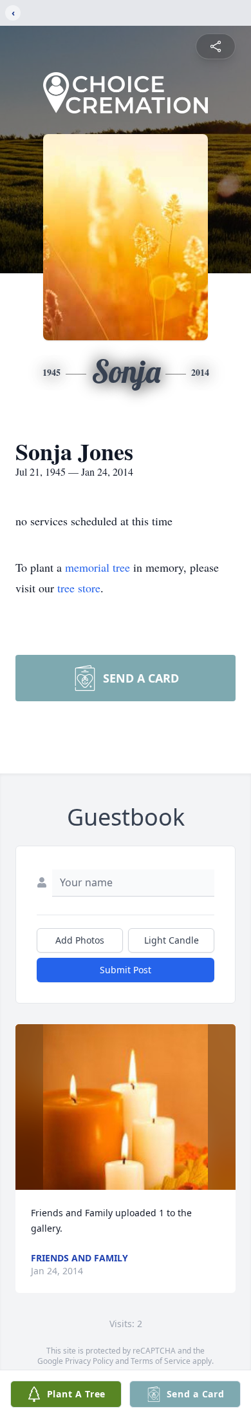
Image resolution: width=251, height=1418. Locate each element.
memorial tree (97, 567)
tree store (78, 588)
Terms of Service (161, 1360)
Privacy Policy (89, 1360)
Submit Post (125, 970)
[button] (126, 1107)
